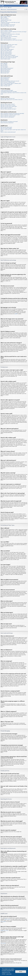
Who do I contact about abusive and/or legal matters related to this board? (13, 130)
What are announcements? (6, 69)
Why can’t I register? (4, 18)
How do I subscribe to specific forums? (8, 115)
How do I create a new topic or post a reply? (9, 44)
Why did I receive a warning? (6, 54)
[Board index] (14, 2)
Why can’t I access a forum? (6, 51)
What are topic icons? (5, 72)
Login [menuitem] (25, 6)
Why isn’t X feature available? (6, 128)
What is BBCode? (4, 63)
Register (10, 7)
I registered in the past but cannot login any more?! (10, 22)
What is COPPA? (4, 17)
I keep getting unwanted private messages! (9, 91)
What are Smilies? (4, 65)
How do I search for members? (6, 107)
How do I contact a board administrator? (8, 132)
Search (2, 7)
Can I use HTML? (4, 64)
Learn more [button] (8, 973)
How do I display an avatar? (6, 37)
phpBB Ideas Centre (4, 930)
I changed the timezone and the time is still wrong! (10, 34)
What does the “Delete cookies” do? (7, 26)
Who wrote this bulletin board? (6, 127)
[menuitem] (26, 9)
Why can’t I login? (4, 21)
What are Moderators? (5, 78)
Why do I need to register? (6, 16)
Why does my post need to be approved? (8, 57)
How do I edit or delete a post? (6, 45)
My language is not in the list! (6, 35)
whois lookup (3, 943)
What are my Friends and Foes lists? (8, 98)
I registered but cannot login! (6, 20)
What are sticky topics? (5, 70)
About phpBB (3, 921)
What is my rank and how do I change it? (8, 38)
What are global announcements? (7, 68)
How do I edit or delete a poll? (6, 50)
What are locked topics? (5, 71)
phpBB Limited (7, 919)
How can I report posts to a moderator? (8, 55)
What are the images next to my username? (9, 36)
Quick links (1, 6)
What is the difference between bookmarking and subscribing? (12, 113)
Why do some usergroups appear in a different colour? (11, 83)
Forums (3, 6)
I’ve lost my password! (5, 23)
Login (6, 7)
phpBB (16, 313)
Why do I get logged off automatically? (8, 24)
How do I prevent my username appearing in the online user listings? (13, 31)
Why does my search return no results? (8, 105)
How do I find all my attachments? (7, 122)
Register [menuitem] (27, 6)
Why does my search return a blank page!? (9, 106)
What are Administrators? (5, 77)
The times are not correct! (5, 32)
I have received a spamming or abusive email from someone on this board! (13, 93)
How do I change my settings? (6, 30)
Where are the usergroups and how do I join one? (10, 81)
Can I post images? (4, 66)
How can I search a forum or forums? (8, 104)
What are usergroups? (5, 79)
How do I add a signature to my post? (8, 46)
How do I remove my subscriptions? (7, 117)
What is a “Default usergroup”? (6, 84)
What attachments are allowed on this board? (9, 121)
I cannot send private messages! (7, 90)
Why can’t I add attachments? (6, 52)
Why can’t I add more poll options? (7, 49)
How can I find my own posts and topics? (8, 108)
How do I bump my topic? (5, 58)
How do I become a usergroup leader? (8, 82)
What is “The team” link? (5, 85)
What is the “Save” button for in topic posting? (9, 56)
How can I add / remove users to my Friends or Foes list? (11, 99)
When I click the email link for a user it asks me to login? (11, 40)
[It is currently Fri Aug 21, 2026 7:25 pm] (25, 9)
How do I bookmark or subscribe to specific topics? (10, 114)
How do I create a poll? (5, 48)
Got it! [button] (20, 971)
